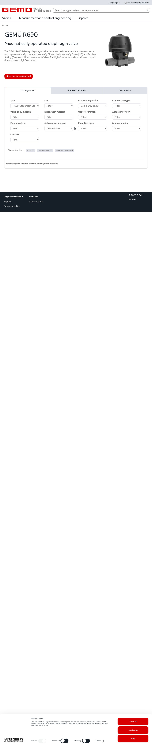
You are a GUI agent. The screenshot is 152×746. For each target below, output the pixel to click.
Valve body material (20, 111)
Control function (87, 111)
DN (46, 100)
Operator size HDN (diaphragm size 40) (22, 298)
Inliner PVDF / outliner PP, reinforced (22, 218)
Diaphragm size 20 (22, 383)
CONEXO (15, 134)
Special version (120, 123)
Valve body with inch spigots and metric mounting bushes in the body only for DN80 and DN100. (24, 366)
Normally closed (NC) (23, 271)
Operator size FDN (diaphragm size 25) (22, 304)
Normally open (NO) (22, 275)
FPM (14, 245)
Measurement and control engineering (45, 18)
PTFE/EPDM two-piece (23, 257)
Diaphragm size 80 (21, 395)
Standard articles (76, 90)
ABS (14, 223)
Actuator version (121, 111)
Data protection (12, 206)
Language (113, 2)
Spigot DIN (17, 181)
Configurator (28, 90)
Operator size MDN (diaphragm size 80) (22, 310)
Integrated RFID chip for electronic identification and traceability (24, 416)
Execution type (18, 123)
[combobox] (101, 10)
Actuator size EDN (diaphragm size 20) (23, 291)
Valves (6, 18)
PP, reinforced (19, 227)
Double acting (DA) (21, 279)
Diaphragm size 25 (21, 391)
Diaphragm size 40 (21, 387)
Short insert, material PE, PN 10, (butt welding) (24, 357)
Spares (83, 18)
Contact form (36, 201)
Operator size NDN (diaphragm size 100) (23, 317)
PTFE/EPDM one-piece (23, 249)
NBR (14, 253)
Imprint (8, 201)
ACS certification (20, 429)
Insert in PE (17, 352)
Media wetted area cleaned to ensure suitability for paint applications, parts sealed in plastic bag (23, 336)
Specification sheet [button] (21, 173)
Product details (131, 218)
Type (12, 100)
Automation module (55, 123)
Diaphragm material (54, 111)
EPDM (15, 241)
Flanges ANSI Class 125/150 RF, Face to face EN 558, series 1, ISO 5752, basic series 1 (23, 189)
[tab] (76, 174)
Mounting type (86, 123)
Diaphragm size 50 (21, 399)
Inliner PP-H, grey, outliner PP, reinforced (23, 211)
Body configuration (88, 100)
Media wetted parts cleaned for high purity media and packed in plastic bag (24, 346)
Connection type (121, 100)
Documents (125, 90)
